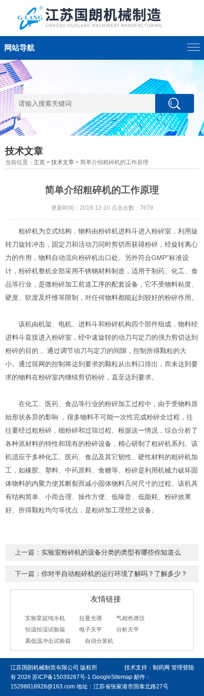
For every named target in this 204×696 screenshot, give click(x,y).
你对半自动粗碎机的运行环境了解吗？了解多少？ (114, 573)
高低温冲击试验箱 (48, 641)
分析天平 (127, 629)
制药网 (161, 667)
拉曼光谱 (90, 618)
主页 (39, 162)
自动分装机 (99, 641)
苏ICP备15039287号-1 (61, 677)
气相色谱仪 (130, 618)
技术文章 (62, 162)
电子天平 (90, 629)
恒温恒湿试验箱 (45, 629)
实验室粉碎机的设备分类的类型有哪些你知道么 (111, 552)
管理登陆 (182, 667)
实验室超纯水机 (45, 618)
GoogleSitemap (112, 677)
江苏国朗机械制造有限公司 (44, 667)
